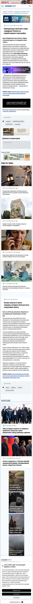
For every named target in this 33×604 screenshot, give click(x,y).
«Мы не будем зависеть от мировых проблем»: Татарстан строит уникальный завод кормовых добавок (16, 430)
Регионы (10, 11)
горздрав (8, 121)
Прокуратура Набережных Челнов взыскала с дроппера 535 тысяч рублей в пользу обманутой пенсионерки (15, 192)
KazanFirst (8, 117)
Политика (18, 458)
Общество (13, 188)
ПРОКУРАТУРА (9, 124)
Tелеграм (5, 111)
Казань (20, 387)
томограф (17, 124)
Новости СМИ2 (5, 152)
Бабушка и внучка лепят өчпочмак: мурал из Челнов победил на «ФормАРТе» (14, 224)
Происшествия (14, 252)
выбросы (13, 387)
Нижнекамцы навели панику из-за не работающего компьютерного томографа (16, 93)
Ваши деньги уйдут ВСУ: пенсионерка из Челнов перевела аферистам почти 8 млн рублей (15, 255)
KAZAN (10, 6)
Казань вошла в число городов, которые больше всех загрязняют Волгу (16, 305)
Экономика (13, 425)
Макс (27, 109)
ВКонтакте (13, 111)
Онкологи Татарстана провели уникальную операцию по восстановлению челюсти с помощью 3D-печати (16, 288)
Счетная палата (10, 390)
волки (7, 387)
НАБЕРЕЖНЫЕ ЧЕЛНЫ (18, 121)
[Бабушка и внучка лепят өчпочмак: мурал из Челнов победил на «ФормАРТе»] (16, 209)
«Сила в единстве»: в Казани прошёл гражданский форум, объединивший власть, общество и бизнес (16, 463)
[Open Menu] (2, 6)
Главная (5, 11)
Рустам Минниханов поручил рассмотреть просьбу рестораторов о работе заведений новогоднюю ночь (16, 375)
